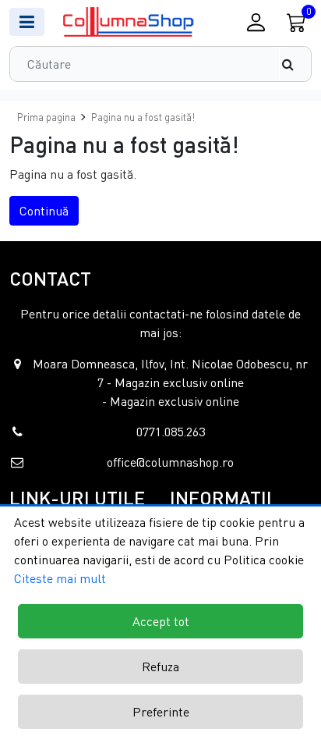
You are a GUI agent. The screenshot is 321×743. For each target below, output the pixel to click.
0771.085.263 (170, 431)
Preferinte (160, 712)
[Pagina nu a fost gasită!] (129, 22)
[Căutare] (295, 64)
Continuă (44, 211)
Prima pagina (46, 117)
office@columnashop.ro (170, 462)
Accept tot (160, 621)
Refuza (160, 666)
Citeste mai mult (60, 578)
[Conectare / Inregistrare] (255, 21)
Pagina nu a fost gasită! (143, 117)
